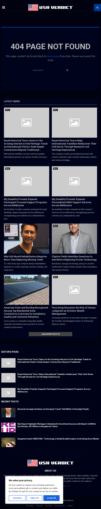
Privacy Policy (59, 506)
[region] (34, 490)
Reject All (34, 498)
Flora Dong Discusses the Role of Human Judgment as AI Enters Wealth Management (74, 310)
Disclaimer (30, 506)
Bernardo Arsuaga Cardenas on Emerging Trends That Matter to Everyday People (53, 409)
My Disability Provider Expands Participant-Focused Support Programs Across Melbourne (25, 202)
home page (53, 56)
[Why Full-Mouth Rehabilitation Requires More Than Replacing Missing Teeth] (26, 239)
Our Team (48, 506)
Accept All (51, 498)
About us (39, 506)
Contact (70, 506)
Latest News (12, 101)
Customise (17, 498)
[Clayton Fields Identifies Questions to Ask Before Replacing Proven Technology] (74, 239)
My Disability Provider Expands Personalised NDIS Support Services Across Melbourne (71, 202)
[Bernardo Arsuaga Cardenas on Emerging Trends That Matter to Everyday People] (8, 412)
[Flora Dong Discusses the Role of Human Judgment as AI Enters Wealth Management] (74, 290)
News (7, 110)
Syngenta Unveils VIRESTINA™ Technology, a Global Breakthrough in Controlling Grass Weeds (58, 439)
